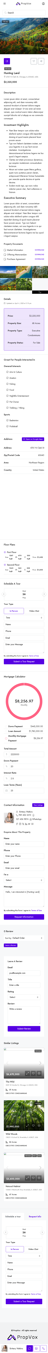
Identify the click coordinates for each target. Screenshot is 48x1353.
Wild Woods (11, 1134)
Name (6, 838)
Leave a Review (10, 945)
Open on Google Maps (34, 439)
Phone (7, 850)
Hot (34, 1156)
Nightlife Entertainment (19, 395)
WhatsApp (36, 819)
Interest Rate (10, 772)
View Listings (38, 805)
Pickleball (13, 426)
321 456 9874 (22, 819)
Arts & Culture (15, 372)
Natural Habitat (13, 1186)
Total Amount (10, 748)
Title (10, 979)
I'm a (6, 874)
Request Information (24, 916)
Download (39, 250)
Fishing (12, 383)
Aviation (12, 378)
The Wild (10, 1081)
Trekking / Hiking (16, 407)
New (39, 1156)
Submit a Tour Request (24, 661)
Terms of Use (34, 656)
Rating (11, 991)
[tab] (7, 61)
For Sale (8, 69)
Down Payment (11, 760)
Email (6, 862)
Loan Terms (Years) (13, 784)
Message (8, 886)
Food (11, 389)
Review (11, 1003)
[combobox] (24, 617)
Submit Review (24, 1028)
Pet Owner (14, 401)
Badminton (13, 420)
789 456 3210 (25, 815)
